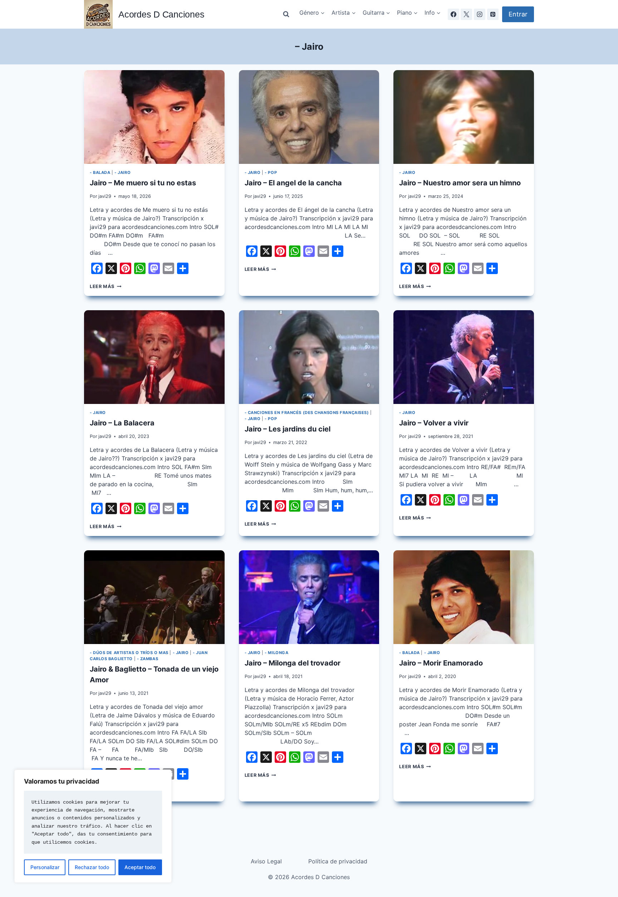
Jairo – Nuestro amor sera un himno (460, 183)
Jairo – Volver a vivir (434, 423)
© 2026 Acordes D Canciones (309, 877)
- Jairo (122, 172)
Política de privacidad (337, 861)
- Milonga (276, 652)
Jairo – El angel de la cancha (293, 183)
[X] (466, 14)
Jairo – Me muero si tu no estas (143, 183)
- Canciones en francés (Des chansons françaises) (307, 412)
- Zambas (147, 658)
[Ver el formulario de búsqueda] (286, 14)
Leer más (105, 286)
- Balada (100, 172)
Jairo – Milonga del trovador (292, 663)
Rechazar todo (92, 867)
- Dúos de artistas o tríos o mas (129, 652)
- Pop (271, 172)
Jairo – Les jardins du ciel (287, 429)
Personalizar (44, 867)
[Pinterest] (493, 14)
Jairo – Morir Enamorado (441, 663)
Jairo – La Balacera (122, 423)
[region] (93, 826)
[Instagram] (479, 14)
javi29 (104, 196)
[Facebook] (453, 14)
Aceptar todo (140, 867)
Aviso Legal (266, 861)
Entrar (518, 14)
